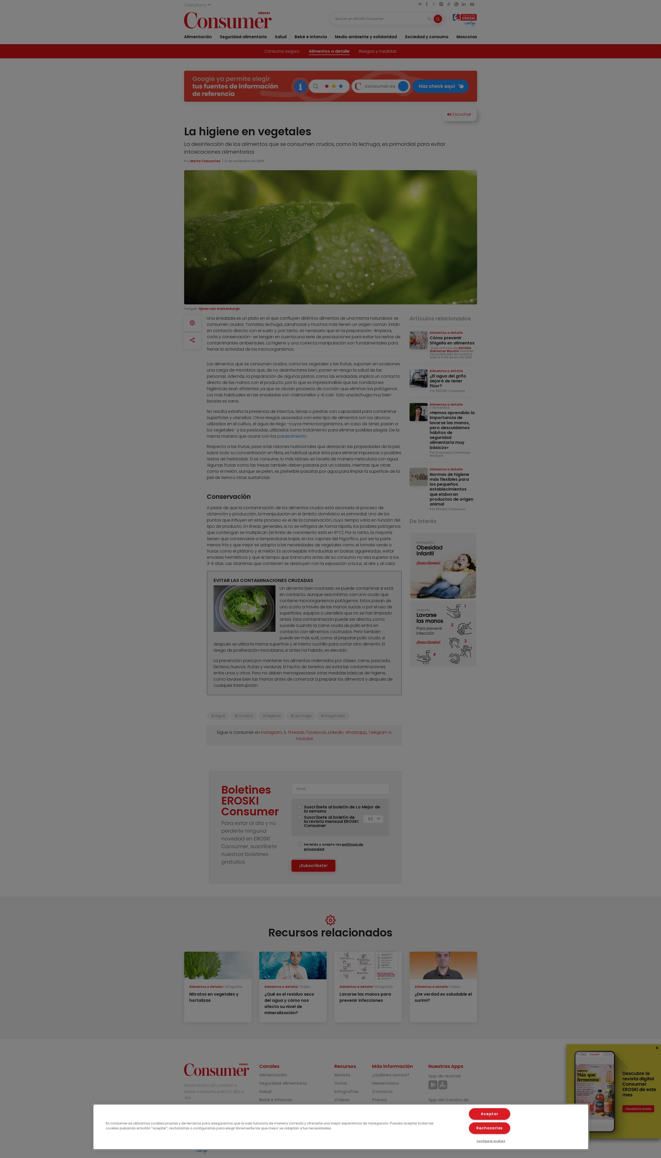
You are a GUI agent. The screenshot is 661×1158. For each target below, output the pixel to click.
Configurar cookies (491, 1141)
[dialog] (341, 1127)
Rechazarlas (489, 1128)
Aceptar (489, 1113)
